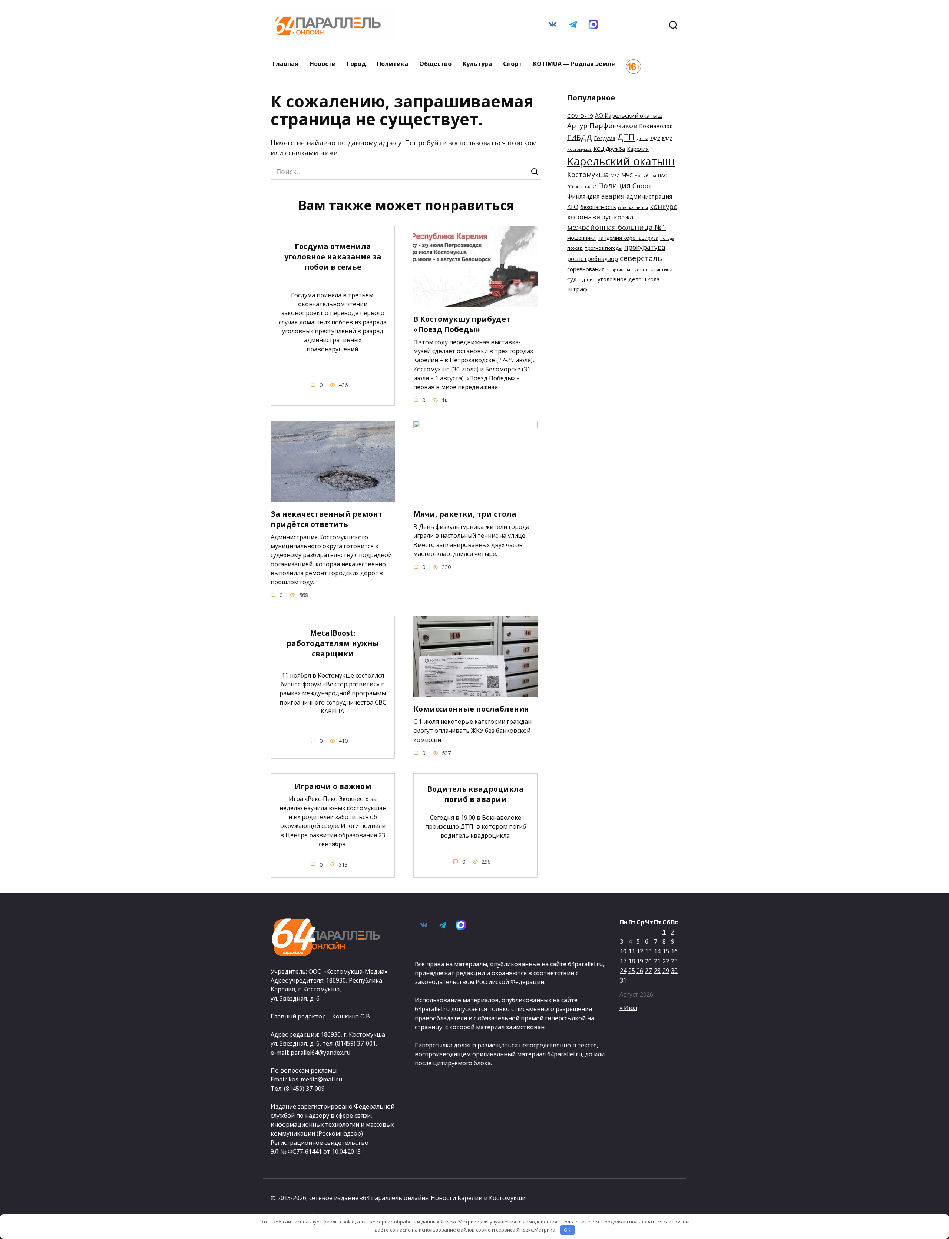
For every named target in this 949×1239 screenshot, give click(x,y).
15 (665, 951)
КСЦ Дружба (609, 148)
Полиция (614, 185)
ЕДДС (655, 138)
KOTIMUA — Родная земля (574, 64)
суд (572, 279)
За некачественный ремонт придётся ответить (327, 519)
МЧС (627, 175)
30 (674, 971)
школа (651, 279)
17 (623, 961)
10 (623, 951)
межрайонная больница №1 (616, 227)
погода (667, 238)
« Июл (628, 1008)
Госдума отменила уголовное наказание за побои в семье (332, 256)
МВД (615, 175)
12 (639, 951)
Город (356, 64)
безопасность (598, 207)
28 (657, 971)
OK (567, 1229)
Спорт (512, 64)
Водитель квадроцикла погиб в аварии (475, 794)
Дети (642, 138)
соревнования (586, 269)
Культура (477, 64)
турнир (587, 279)
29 (665, 971)
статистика (659, 269)
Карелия (638, 148)
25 (631, 971)
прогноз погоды (603, 248)
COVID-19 (580, 115)
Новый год (645, 175)
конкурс (663, 206)
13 (648, 951)
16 (674, 951)
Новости (323, 64)
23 (674, 961)
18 (631, 961)
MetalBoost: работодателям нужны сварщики (333, 643)
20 (648, 961)
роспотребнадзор (592, 259)
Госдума (604, 138)
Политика (392, 64)
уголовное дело (620, 279)
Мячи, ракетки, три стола (464, 514)
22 (665, 961)
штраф (577, 289)
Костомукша (588, 174)
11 (631, 951)
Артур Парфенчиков (602, 125)
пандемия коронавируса (628, 237)
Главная (285, 64)
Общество (435, 64)
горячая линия (633, 207)
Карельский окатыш (621, 161)
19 (639, 961)
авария (613, 196)
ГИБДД (579, 137)
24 (623, 971)
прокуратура (644, 247)
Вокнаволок (656, 126)
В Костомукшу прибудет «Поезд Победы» (461, 324)
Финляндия (583, 196)
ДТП (626, 137)
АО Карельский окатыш (628, 116)
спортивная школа (625, 269)
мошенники (581, 237)
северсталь (641, 258)
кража (624, 217)
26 (639, 971)
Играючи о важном (332, 786)
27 (648, 971)
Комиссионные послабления (471, 709)
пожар (575, 248)
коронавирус (589, 217)
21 (657, 961)
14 (657, 951)
